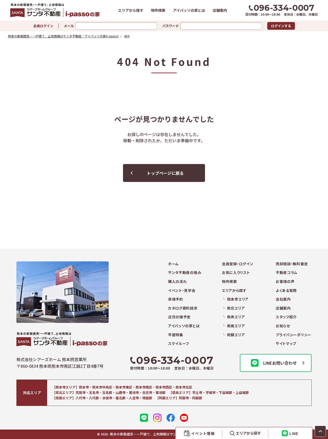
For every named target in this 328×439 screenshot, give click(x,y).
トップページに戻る (165, 173)
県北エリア (236, 308)
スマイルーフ (178, 343)
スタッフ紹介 (286, 316)
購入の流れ (177, 281)
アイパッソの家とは (189, 10)
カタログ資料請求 (183, 308)
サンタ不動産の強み (184, 272)
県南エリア (236, 325)
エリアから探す (130, 10)
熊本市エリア (238, 299)
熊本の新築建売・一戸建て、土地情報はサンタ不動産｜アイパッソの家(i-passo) (55, 10)
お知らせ (283, 325)
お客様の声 (285, 281)
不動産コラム (287, 272)
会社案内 (283, 299)
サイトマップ (286, 343)
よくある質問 (286, 290)
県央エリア (236, 316)
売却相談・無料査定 (292, 263)
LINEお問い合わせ (280, 363)
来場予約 (175, 299)
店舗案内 (220, 10)
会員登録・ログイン (237, 263)
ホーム (173, 263)
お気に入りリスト (236, 272)
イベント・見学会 (182, 290)
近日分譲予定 (179, 316)
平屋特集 (175, 334)
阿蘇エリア (236, 334)
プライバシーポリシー (293, 334)
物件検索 (158, 10)
